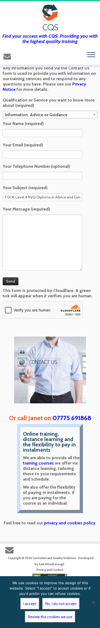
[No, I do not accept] (93, 602)
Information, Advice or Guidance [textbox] (36, 114)
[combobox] (50, 114)
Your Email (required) (23, 144)
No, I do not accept (61, 603)
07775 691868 (72, 418)
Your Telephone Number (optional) (36, 166)
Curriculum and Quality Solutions (54, 558)
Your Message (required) (26, 209)
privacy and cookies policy (69, 522)
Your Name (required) (23, 123)
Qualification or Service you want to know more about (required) (49, 102)
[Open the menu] (91, 55)
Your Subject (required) (25, 187)
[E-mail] (8, 56)
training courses (38, 463)
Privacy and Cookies (50, 570)
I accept (29, 603)
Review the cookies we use (50, 616)
